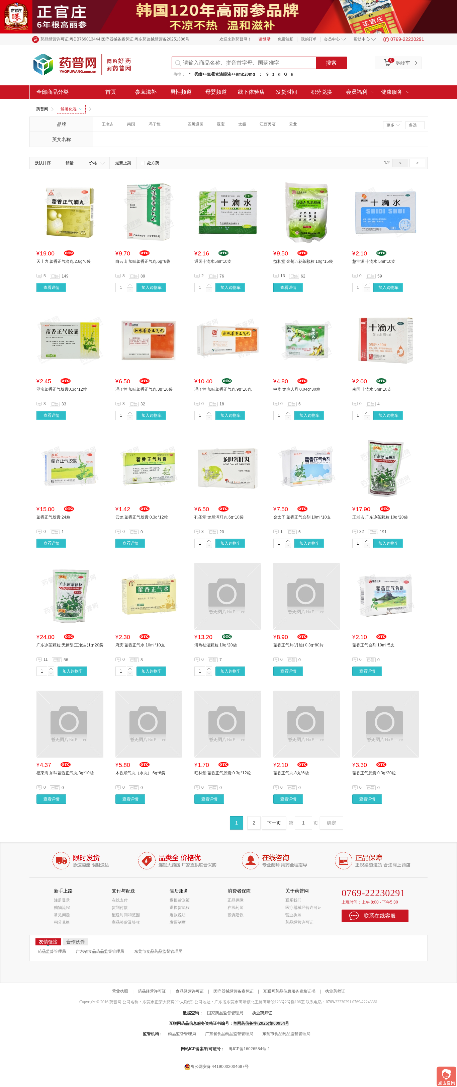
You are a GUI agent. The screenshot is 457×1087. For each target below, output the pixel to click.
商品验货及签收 (126, 922)
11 (45, 659)
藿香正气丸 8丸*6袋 (291, 773)
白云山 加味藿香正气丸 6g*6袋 (142, 261)
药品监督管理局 (52, 951)
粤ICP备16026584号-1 (249, 1048)
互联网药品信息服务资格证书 (289, 991)
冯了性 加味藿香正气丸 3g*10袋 (144, 389)
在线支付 (120, 900)
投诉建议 (235, 915)
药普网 (42, 109)
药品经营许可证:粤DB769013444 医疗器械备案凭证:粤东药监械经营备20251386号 (114, 39)
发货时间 (286, 92)
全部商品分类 (52, 92)
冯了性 (155, 124)
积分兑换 (321, 92)
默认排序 (43, 163)
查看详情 (51, 287)
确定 (331, 823)
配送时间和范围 (126, 915)
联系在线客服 (380, 916)
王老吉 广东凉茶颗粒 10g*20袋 (380, 517)
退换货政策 (180, 900)
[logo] (88, 65)
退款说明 (178, 915)
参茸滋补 (146, 92)
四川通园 (195, 124)
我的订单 (309, 39)
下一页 (274, 823)
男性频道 (181, 92)
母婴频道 (216, 92)
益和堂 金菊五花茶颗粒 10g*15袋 (303, 261)
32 (361, 531)
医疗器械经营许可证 (303, 907)
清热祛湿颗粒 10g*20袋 (215, 645)
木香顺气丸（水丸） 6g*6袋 (140, 773)
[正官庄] (228, 16)
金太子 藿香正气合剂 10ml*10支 (302, 517)
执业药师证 (335, 991)
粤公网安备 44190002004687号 (220, 1066)
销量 (70, 163)
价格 (93, 163)
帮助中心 (362, 39)
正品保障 (235, 900)
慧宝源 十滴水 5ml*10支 (373, 261)
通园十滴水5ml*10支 (213, 261)
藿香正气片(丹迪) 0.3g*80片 (298, 645)
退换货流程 (180, 907)
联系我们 (293, 900)
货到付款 (120, 907)
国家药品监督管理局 (225, 1013)
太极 (242, 124)
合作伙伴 (75, 941)
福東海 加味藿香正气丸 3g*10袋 (65, 773)
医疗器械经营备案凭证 (233, 991)
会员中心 (332, 39)
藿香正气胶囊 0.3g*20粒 (374, 773)
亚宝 (221, 124)
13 (282, 276)
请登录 (265, 39)
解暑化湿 (69, 109)
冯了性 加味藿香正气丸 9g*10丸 (223, 389)
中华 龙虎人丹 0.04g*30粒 (296, 389)
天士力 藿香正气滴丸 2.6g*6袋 (63, 261)
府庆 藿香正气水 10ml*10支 (140, 645)
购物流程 (62, 907)
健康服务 (391, 92)
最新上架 (123, 163)
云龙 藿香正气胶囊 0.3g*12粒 (141, 517)
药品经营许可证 (299, 922)
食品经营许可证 (190, 991)
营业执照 (293, 915)
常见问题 (62, 915)
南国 (131, 124)
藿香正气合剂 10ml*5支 (373, 645)
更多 (390, 125)
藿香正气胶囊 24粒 (53, 517)
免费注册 (286, 39)
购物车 (403, 63)
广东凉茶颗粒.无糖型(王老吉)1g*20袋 (69, 645)
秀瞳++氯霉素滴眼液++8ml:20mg (224, 74)
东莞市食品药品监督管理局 (158, 951)
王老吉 (108, 124)
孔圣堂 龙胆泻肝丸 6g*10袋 (219, 517)
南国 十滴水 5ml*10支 (371, 389)
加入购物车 (152, 287)
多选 (413, 125)
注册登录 (62, 900)
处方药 (153, 163)
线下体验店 (251, 92)
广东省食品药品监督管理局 (100, 951)
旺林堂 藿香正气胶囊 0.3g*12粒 (222, 773)
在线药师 (235, 907)
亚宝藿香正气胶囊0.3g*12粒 (61, 389)
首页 (110, 92)
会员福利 (356, 92)
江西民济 (268, 124)
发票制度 (178, 922)
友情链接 (48, 941)
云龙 (293, 124)
